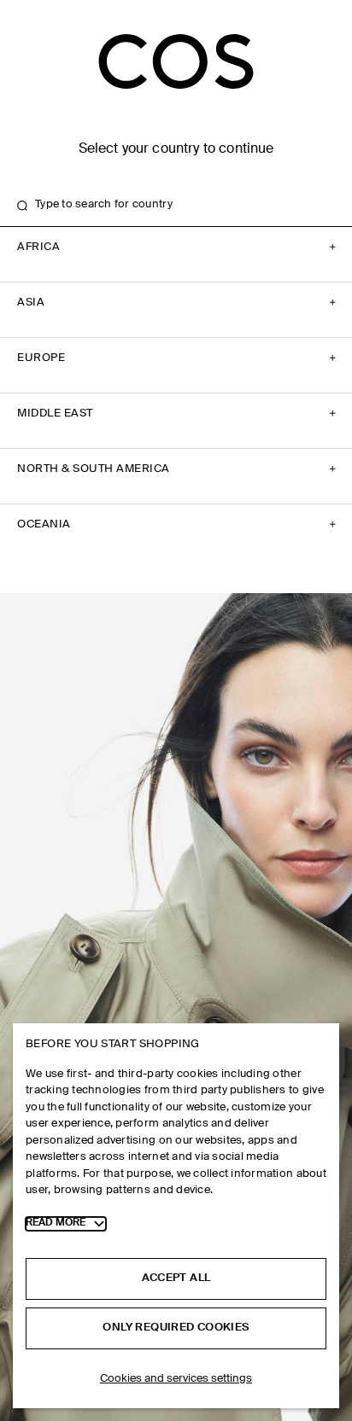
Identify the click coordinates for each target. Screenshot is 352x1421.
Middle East (55, 413)
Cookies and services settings (176, 1378)
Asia (30, 302)
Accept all (176, 1278)
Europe (41, 358)
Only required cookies (176, 1327)
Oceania (44, 524)
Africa (38, 247)
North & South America (93, 469)
